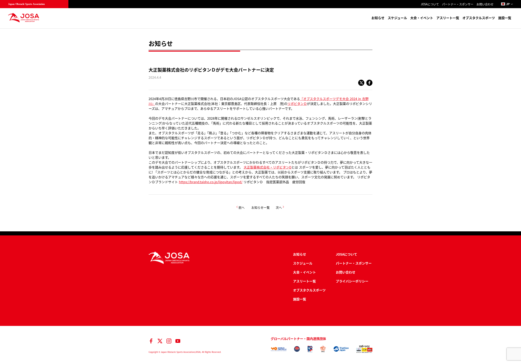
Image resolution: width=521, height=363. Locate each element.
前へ (242, 207)
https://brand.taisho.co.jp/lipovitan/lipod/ (210, 181)
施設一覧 (504, 17)
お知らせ (377, 17)
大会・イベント (421, 17)
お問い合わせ (485, 4)
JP (508, 4)
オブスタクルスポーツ (478, 17)
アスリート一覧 (447, 17)
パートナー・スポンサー (457, 4)
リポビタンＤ (297, 103)
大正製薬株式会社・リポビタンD (267, 167)
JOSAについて (430, 4)
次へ (279, 207)
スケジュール (397, 17)
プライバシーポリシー (352, 281)
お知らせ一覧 (260, 207)
